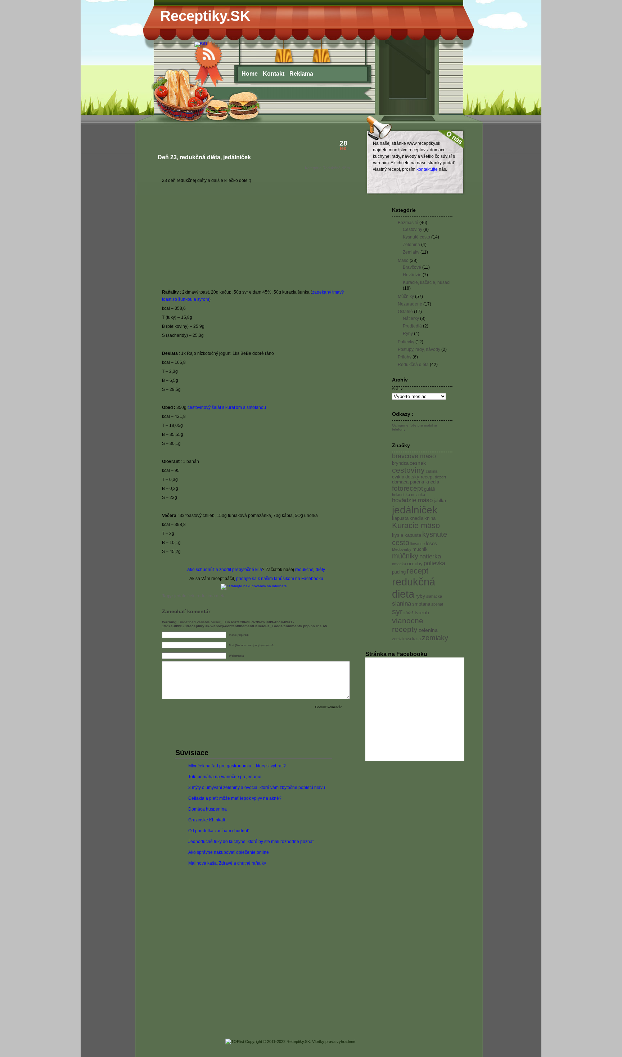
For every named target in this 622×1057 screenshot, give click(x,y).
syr (397, 611)
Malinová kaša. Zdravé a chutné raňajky (227, 863)
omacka (399, 564)
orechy (415, 563)
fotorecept (407, 488)
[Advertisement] (222, 236)
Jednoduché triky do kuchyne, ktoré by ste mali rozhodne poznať (251, 841)
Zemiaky (411, 252)
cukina (431, 471)
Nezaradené (410, 304)
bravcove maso (414, 456)
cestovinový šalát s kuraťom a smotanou (227, 407)
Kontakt (273, 74)
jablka (440, 500)
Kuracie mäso (416, 525)
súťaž (409, 613)
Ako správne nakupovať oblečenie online (228, 852)
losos (431, 543)
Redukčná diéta (336, 168)
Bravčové (412, 267)
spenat (437, 604)
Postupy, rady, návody (419, 349)
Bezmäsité (408, 222)
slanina (401, 603)
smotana (421, 604)
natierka (430, 556)
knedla (416, 518)
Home (250, 74)
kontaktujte (427, 169)
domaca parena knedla (415, 482)
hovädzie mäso (412, 500)
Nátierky (411, 318)
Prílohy (404, 357)
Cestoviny (412, 229)
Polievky (406, 341)
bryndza (400, 463)
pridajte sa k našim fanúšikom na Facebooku (279, 578)
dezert (440, 477)
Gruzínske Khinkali (206, 819)
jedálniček (184, 595)
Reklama (301, 74)
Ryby (408, 333)
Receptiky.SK (205, 16)
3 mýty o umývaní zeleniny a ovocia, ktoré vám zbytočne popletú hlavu (256, 787)
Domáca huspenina (207, 809)
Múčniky (406, 296)
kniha (430, 518)
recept (417, 571)
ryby (420, 596)
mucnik (420, 549)
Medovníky (401, 549)
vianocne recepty (407, 624)
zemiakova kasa (406, 639)
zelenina (428, 630)
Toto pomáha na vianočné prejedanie (224, 776)
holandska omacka (408, 494)
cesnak (418, 463)
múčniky (405, 556)
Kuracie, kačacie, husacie (428, 282)
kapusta (400, 518)
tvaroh (422, 612)
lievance (417, 543)
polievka (434, 563)
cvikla (398, 477)
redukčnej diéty (310, 569)
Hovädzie (412, 274)
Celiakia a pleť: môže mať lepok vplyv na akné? (234, 798)
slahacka (434, 596)
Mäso (403, 260)
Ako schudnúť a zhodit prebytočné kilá (224, 569)
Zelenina (411, 244)
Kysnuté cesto (416, 237)
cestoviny (408, 470)
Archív (397, 389)
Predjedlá (412, 326)
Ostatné (405, 311)
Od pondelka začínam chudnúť (218, 830)
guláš (429, 489)
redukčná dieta (211, 595)
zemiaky (435, 638)
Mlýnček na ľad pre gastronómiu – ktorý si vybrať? (237, 765)
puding (399, 572)
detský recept (419, 477)
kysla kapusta (406, 535)
